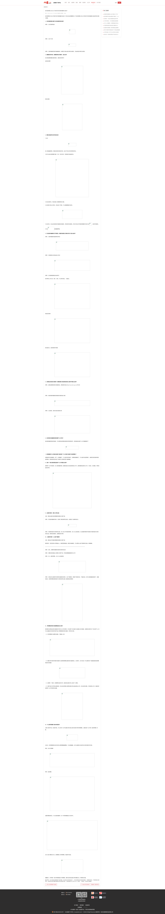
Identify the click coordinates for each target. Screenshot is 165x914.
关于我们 (99, 2)
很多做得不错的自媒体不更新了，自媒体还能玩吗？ (112, 16)
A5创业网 (85, 907)
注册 (116, 2)
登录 (119, 2)
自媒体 (72, 2)
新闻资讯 (93, 2)
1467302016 (69, 892)
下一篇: (90, 884)
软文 (69, 2)
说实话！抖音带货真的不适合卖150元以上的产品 (112, 34)
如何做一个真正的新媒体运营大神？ (111, 18)
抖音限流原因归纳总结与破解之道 (110, 25)
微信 (77, 2)
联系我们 (82, 905)
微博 (80, 2)
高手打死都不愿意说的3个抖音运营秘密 (112, 29)
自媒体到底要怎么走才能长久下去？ (111, 14)
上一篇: (51, 884)
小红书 (88, 2)
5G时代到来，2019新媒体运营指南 (111, 20)
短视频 (84, 2)
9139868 (68, 894)
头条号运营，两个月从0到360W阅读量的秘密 (112, 32)
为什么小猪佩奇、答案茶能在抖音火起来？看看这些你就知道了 (112, 23)
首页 (66, 2)
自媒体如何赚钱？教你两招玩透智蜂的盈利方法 (112, 27)
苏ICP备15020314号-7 (59, 912)
